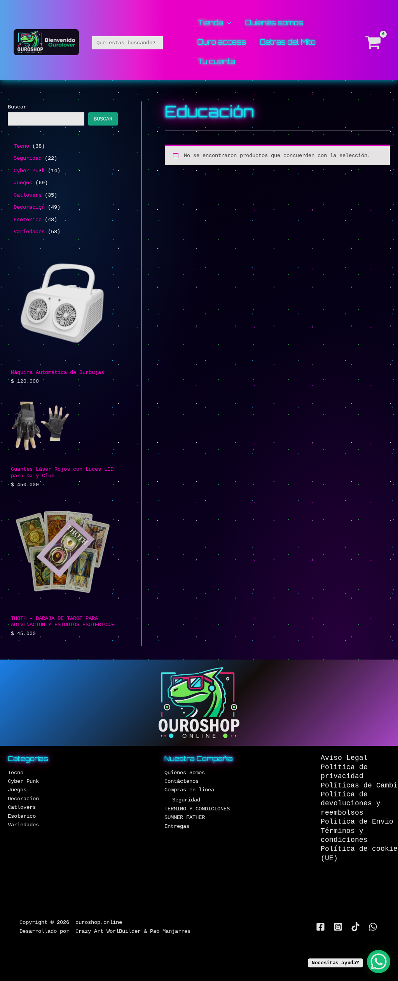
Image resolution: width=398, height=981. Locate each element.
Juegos (17, 790)
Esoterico (22, 816)
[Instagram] (338, 926)
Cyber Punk (23, 781)
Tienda (210, 23)
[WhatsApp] (373, 926)
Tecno (15, 773)
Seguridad (186, 800)
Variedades (23, 825)
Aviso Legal (344, 758)
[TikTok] (355, 926)
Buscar (17, 107)
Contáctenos (181, 781)
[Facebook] (320, 926)
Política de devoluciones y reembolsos (351, 804)
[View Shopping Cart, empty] (373, 42)
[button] (227, 22)
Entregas (176, 826)
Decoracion (23, 799)
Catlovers (22, 807)
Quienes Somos (184, 773)
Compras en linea (189, 790)
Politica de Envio (357, 822)
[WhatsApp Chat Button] (378, 961)
